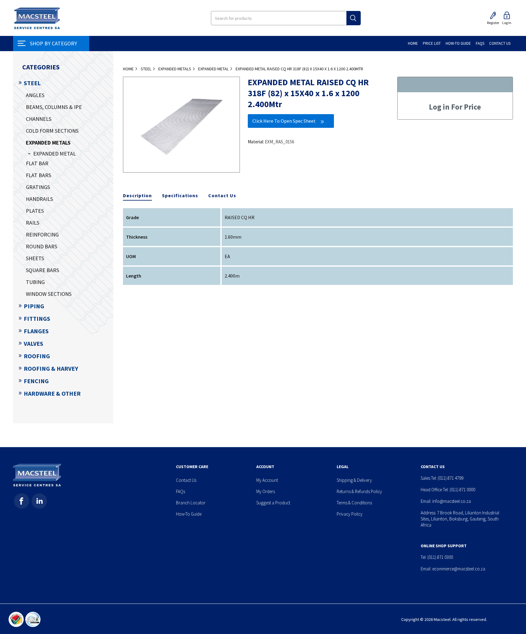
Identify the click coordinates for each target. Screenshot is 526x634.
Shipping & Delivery (354, 480)
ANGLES (35, 95)
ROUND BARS (41, 246)
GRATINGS (38, 187)
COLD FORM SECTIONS (52, 130)
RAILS (32, 222)
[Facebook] (21, 501)
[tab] (137, 196)
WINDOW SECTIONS (49, 293)
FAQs (180, 491)
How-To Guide (189, 514)
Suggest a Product (273, 503)
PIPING (34, 306)
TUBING (35, 281)
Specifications (180, 195)
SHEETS (35, 258)
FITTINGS (37, 318)
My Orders (265, 491)
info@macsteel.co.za (451, 501)
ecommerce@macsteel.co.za (458, 569)
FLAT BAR (37, 163)
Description (137, 195)
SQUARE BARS (42, 270)
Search (353, 18)
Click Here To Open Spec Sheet (284, 121)
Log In (506, 22)
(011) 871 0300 (440, 557)
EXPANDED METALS (48, 142)
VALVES (33, 343)
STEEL (32, 83)
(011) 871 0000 (462, 489)
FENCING (36, 381)
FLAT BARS (38, 175)
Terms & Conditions (354, 503)
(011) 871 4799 (450, 478)
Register (493, 22)
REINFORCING (42, 234)
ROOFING (37, 356)
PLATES (35, 210)
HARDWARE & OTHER (52, 393)
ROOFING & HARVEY (51, 368)
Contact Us (222, 195)
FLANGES (36, 331)
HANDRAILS (39, 198)
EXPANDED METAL (54, 153)
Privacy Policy (350, 514)
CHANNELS (38, 118)
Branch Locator (190, 503)
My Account (267, 480)
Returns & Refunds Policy (359, 491)
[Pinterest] (39, 501)
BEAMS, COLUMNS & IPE (54, 106)
